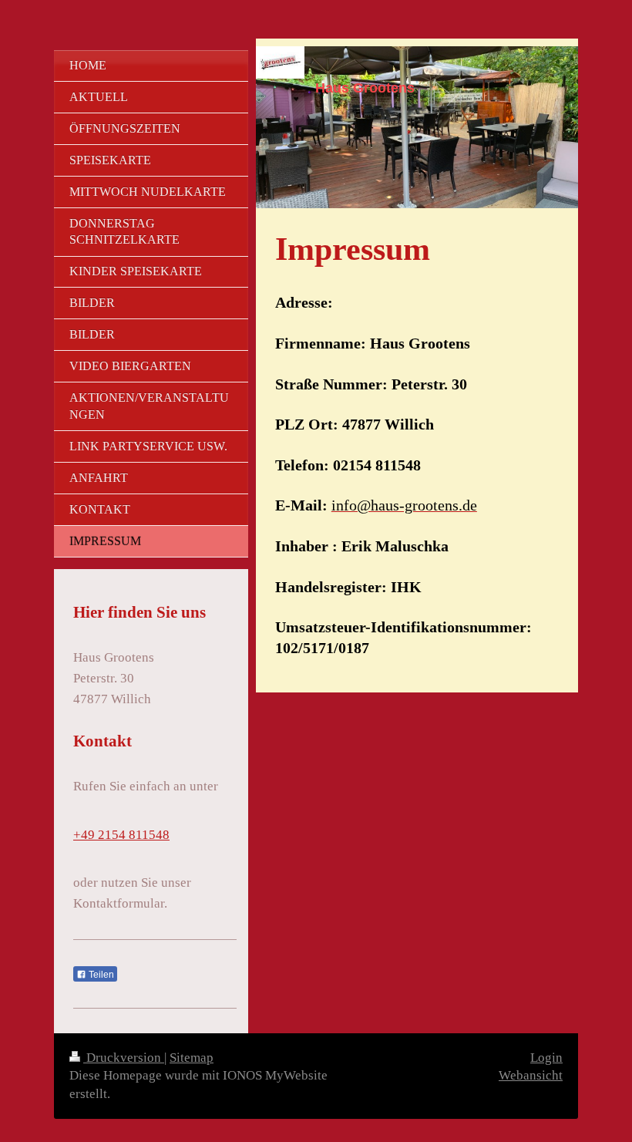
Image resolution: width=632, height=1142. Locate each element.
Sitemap (191, 1057)
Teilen (100, 974)
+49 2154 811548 (121, 834)
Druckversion (123, 1057)
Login (546, 1057)
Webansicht (531, 1075)
